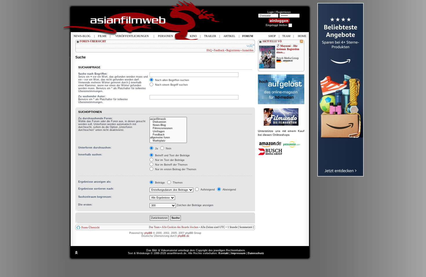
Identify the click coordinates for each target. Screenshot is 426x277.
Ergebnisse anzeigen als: (94, 181)
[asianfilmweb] (168, 119)
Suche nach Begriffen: (93, 73)
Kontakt (224, 253)
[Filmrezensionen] (168, 128)
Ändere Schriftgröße (251, 45)
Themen (177, 182)
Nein (168, 148)
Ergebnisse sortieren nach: (96, 188)
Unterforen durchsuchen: (95, 147)
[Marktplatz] (168, 140)
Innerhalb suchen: (90, 154)
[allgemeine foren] (168, 137)
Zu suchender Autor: (92, 96)
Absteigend (229, 189)
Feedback (219, 50)
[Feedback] (168, 134)
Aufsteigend (207, 189)
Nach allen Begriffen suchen (171, 80)
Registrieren (283, 12)
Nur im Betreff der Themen (170, 164)
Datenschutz (256, 253)
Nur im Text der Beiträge (169, 160)
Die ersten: (85, 204)
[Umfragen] (168, 131)
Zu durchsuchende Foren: (95, 118)
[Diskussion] (168, 122)
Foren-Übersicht (90, 227)
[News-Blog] (168, 125)
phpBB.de (183, 235)
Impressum (238, 253)
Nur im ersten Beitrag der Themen (175, 169)
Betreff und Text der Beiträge (172, 155)
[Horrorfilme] (281, 124)
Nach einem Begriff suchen (171, 84)
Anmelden (248, 50)
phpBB (148, 233)
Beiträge (159, 182)
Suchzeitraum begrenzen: (95, 196)
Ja (156, 148)
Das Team (154, 227)
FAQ (209, 50)
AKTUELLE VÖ (272, 41)
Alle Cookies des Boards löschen (180, 227)
